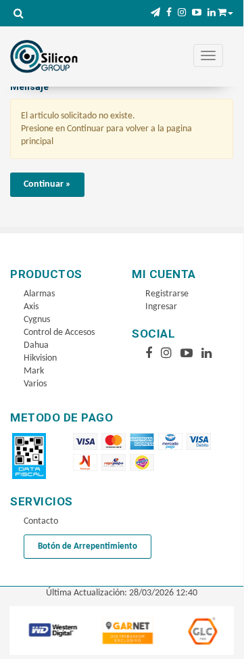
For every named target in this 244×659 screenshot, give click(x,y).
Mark (34, 371)
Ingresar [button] (161, 307)
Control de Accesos (59, 332)
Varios (35, 384)
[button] (155, 13)
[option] (51, 630)
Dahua (36, 345)
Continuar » (47, 184)
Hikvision (40, 358)
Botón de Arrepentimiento (87, 546)
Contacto (41, 521)
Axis (31, 307)
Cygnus (37, 320)
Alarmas (39, 294)
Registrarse (167, 294)
